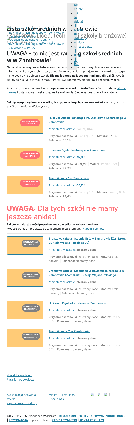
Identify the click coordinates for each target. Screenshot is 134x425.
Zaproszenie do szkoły (22, 403)
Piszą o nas (56, 399)
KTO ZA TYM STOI (64, 420)
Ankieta (79, 42)
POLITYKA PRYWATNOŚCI (96, 416)
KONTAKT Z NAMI (91, 420)
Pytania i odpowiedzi (21, 379)
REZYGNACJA (18, 420)
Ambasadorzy (83, 46)
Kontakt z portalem (19, 375)
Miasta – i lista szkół (62, 395)
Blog (77, 55)
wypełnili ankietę (93, 228)
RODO (121, 416)
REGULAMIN (67, 416)
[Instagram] (76, 63)
